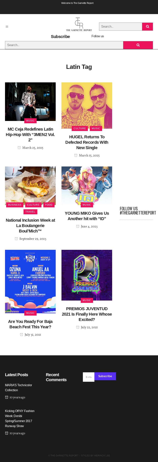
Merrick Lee (102, 455)
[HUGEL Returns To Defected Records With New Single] (86, 105)
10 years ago (17, 397)
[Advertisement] (136, 140)
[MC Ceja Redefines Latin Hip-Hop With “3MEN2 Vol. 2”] (30, 101)
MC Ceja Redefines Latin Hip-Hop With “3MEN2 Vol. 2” (30, 134)
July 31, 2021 (32, 335)
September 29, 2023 (32, 239)
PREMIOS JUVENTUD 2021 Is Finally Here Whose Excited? (87, 314)
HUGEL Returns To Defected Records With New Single (86, 142)
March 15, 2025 (89, 156)
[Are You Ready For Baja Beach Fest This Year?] (30, 281)
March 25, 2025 (32, 148)
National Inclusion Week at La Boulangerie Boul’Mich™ (30, 225)
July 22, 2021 (89, 327)
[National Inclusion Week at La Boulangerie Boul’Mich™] (30, 185)
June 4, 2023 (88, 227)
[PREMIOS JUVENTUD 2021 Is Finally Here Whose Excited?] (86, 275)
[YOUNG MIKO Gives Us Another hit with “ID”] (86, 185)
